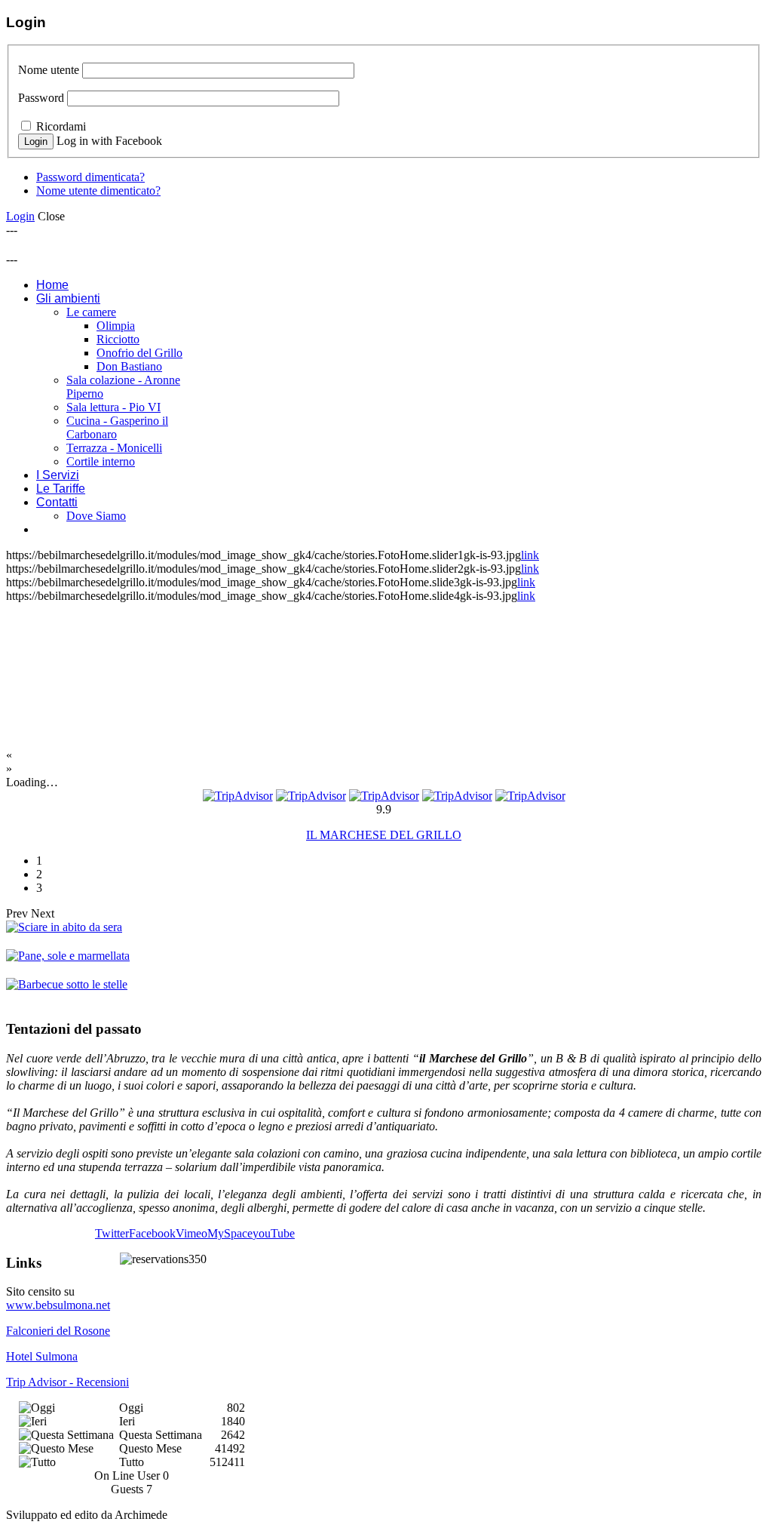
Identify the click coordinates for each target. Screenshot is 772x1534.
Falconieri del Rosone (58, 1330)
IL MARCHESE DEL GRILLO (383, 834)
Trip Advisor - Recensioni (67, 1382)
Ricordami (61, 126)
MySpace (230, 1233)
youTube (274, 1233)
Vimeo (191, 1233)
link (530, 555)
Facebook (152, 1233)
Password (41, 97)
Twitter (112, 1233)
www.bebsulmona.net (58, 1305)
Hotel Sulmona (42, 1356)
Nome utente (48, 69)
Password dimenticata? (90, 177)
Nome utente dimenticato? (98, 190)
